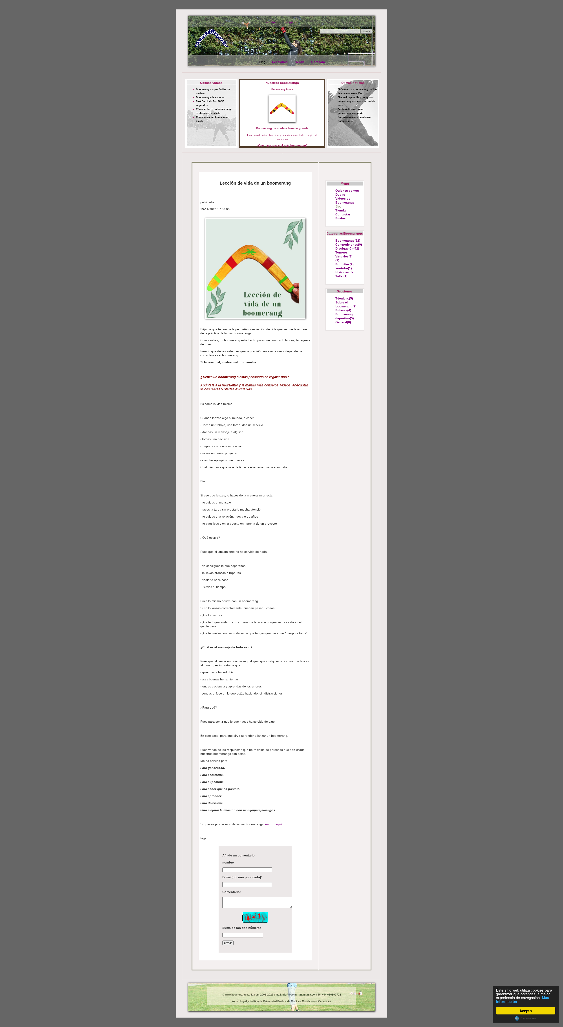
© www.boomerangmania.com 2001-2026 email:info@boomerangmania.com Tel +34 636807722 (281, 994)
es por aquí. (274, 824)
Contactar (342, 214)
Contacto (318, 62)
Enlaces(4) (343, 310)
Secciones (280, 62)
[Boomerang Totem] (282, 109)
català (270, 22)
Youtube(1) (343, 268)
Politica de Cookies (289, 1001)
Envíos (340, 218)
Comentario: (231, 892)
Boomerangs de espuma (210, 97)
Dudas (340, 194)
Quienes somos (347, 190)
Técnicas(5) (344, 298)
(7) (337, 260)
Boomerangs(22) (347, 240)
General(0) (343, 322)
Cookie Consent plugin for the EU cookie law (526, 1018)
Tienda (299, 62)
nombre (228, 862)
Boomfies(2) (344, 264)
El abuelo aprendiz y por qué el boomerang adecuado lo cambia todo (356, 101)
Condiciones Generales (316, 1001)
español (292, 22)
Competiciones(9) (348, 244)
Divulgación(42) (347, 248)
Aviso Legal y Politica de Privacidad (254, 1001)
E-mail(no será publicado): (242, 877)
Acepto (525, 1010)
